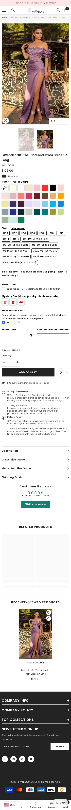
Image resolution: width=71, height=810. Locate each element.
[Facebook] (5, 759)
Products (14, 17)
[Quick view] (48, 618)
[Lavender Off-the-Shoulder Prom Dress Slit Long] (35, 634)
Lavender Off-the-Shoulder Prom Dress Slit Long (35, 672)
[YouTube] (31, 759)
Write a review (35, 504)
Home (4, 17)
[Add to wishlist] (48, 612)
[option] (35, 73)
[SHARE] (66, 372)
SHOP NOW (51, 3)
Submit (60, 746)
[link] (60, 372)
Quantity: (7, 355)
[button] (60, 121)
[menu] (4, 10)
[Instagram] (13, 759)
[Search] (13, 10)
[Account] (58, 10)
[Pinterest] (22, 759)
